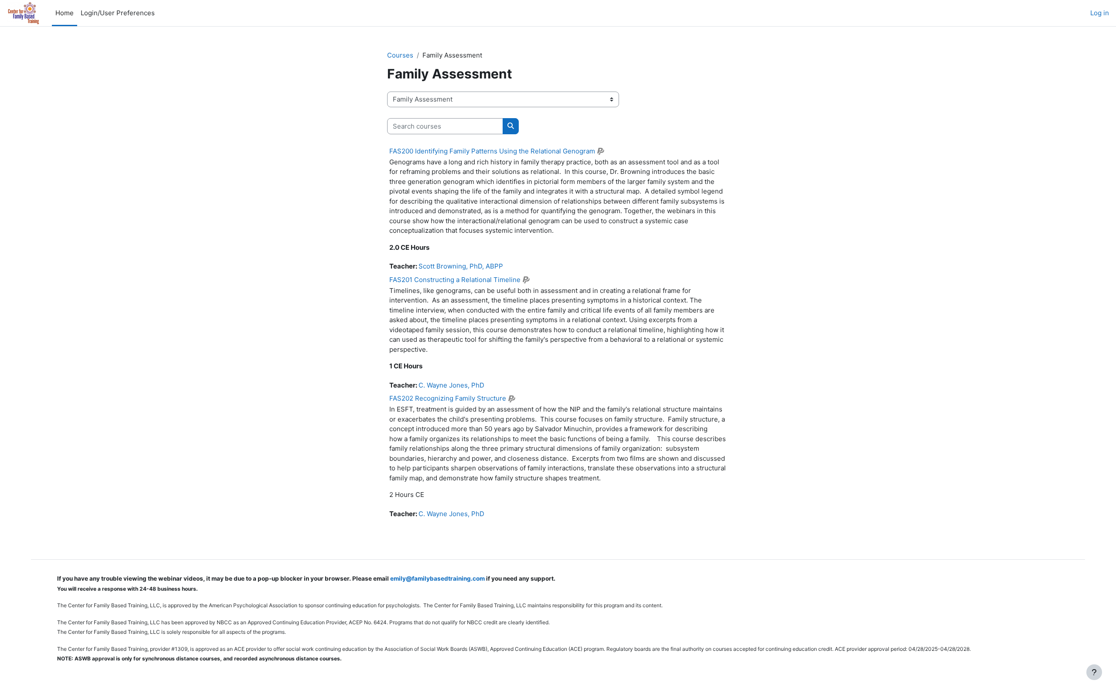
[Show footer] (1094, 672)
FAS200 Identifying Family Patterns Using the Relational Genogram (492, 151)
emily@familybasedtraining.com (437, 578)
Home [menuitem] (64, 13)
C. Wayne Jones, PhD (451, 385)
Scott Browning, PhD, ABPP (460, 266)
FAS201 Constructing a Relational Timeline (455, 280)
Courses (400, 55)
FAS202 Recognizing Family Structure (447, 398)
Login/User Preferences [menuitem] (118, 13)
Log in (1099, 13)
